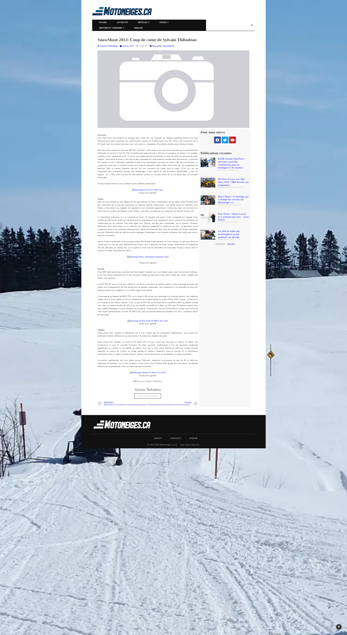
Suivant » (231, 244)
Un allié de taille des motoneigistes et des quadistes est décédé (229, 234)
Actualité (122, 22)
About (158, 438)
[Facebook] (217, 140)
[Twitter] (225, 140)
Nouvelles (157, 46)
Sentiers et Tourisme (110, 28)
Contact (175, 438)
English (138, 28)
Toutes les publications (148, 396)
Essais (163, 22)
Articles (142, 22)
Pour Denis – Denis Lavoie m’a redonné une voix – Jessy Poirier (233, 217)
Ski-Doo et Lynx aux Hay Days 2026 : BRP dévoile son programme (233, 182)
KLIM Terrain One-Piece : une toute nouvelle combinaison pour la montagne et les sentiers (232, 163)
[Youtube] (232, 140)
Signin (193, 438)
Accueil (103, 22)
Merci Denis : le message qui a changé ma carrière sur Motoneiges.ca (233, 199)
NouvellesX (168, 46)
